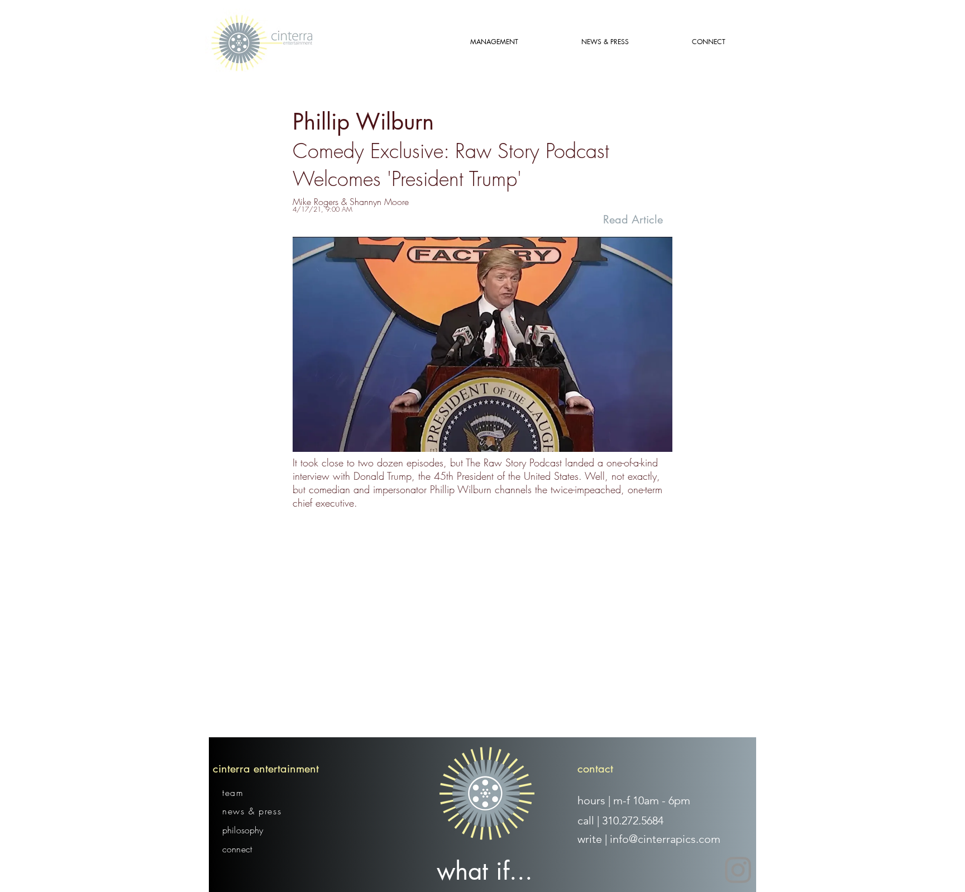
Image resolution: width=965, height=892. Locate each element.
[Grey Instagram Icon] (738, 870)
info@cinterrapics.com (665, 839)
